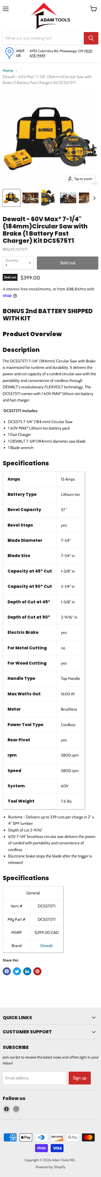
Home (8, 70)
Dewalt (46, 945)
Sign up (79, 1077)
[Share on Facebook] (7, 971)
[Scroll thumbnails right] (93, 198)
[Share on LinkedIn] (27, 971)
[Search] (91, 38)
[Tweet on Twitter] (17, 971)
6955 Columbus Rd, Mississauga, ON (57, 51)
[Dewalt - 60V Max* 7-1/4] (11, 197)
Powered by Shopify (50, 1167)
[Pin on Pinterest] (37, 971)
